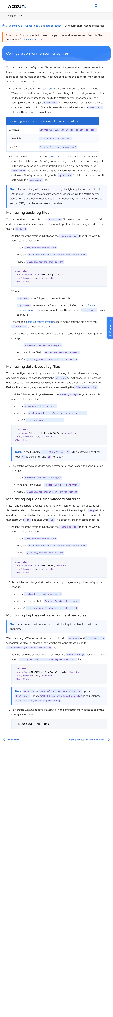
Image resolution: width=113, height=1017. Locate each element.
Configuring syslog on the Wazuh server (87, 739)
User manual (15, 25)
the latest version (32, 39)
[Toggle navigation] (103, 6)
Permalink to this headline (70, 53)
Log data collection (51, 25)
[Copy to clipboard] (103, 269)
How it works (13, 739)
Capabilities (31, 25)
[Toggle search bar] (96, 6)
